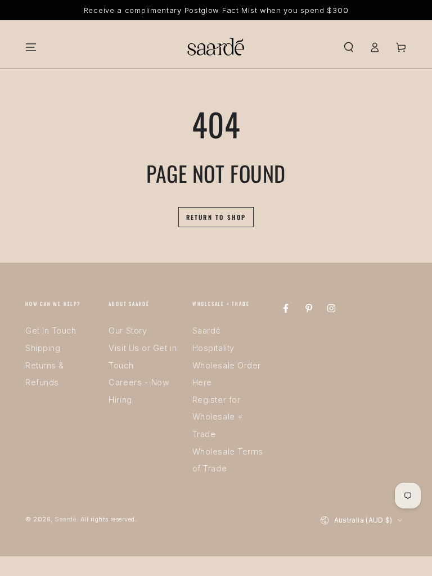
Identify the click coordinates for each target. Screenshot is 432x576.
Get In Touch (50, 330)
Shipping (42, 348)
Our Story (128, 330)
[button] (348, 47)
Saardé (65, 519)
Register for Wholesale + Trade (217, 417)
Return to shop (216, 217)
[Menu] (31, 47)
